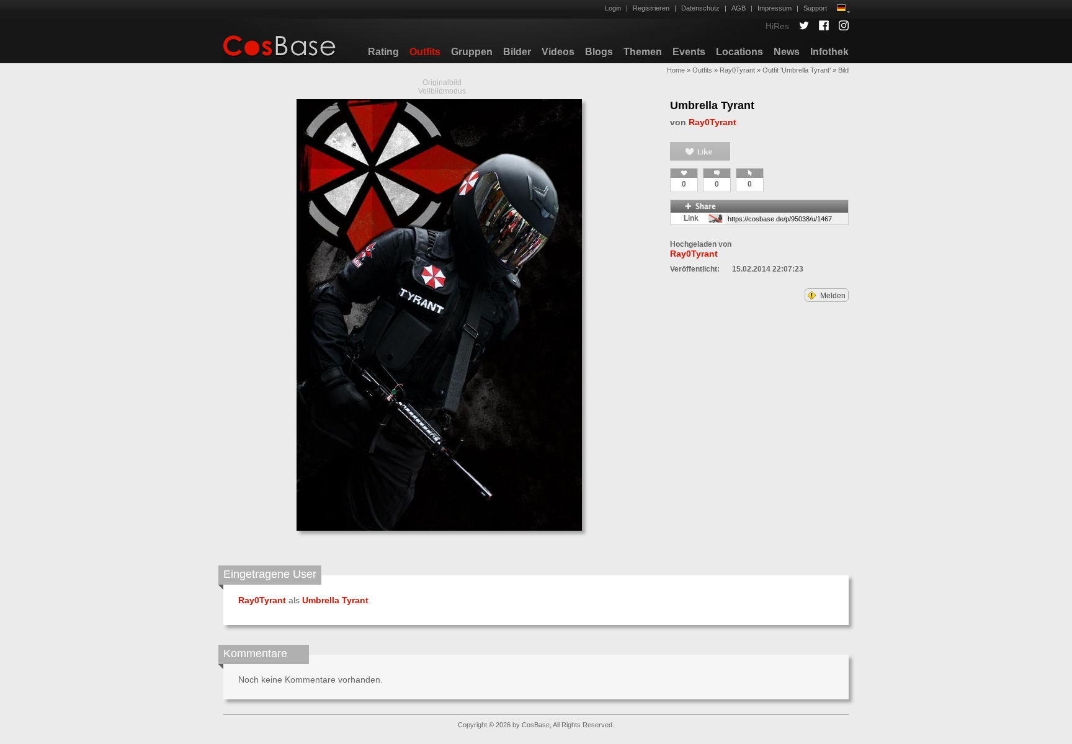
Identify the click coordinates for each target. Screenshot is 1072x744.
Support (815, 8)
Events (688, 51)
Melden (832, 295)
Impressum (774, 8)
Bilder (517, 51)
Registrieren (651, 8)
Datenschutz (700, 8)
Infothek (829, 51)
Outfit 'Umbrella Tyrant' (796, 70)
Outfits (424, 51)
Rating (383, 51)
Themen (642, 51)
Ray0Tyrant (737, 70)
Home (676, 70)
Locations (739, 51)
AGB (738, 8)
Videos (558, 51)
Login (613, 8)
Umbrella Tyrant (712, 105)
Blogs (599, 51)
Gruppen (472, 51)
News (787, 51)
